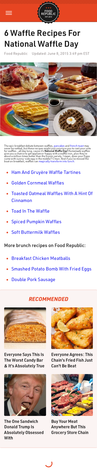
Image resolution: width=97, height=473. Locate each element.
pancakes (59, 145)
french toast (77, 145)
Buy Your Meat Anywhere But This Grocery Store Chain (69, 426)
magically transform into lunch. (57, 161)
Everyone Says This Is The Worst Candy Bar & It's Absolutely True (24, 360)
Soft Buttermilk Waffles (35, 232)
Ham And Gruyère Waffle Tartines (46, 172)
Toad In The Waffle (30, 211)
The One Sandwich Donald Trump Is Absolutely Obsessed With (24, 429)
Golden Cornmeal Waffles (37, 182)
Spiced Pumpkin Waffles (36, 221)
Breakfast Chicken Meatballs (40, 258)
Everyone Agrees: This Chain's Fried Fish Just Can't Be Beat (72, 360)
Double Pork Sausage (33, 279)
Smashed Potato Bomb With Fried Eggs (51, 269)
